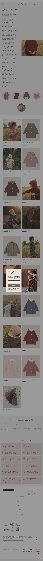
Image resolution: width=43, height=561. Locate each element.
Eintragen (14, 285)
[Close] (35, 270)
